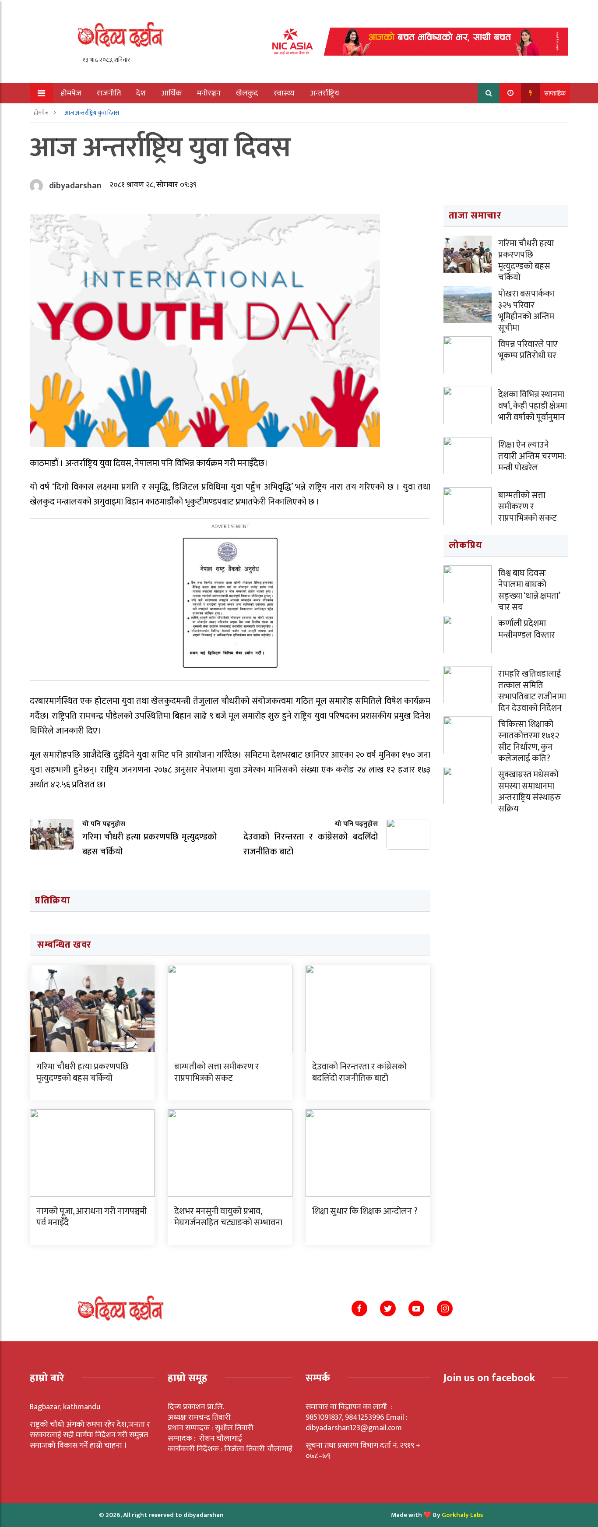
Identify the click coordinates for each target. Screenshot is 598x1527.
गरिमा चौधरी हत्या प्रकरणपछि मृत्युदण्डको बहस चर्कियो (82, 1072)
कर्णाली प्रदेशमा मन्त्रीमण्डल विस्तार (526, 629)
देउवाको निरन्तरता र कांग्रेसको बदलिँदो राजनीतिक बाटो (359, 1072)
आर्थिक (171, 93)
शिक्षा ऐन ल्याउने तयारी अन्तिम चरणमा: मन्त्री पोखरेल (532, 456)
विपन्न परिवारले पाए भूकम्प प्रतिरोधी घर (528, 350)
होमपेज (71, 93)
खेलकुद (247, 93)
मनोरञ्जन (209, 93)
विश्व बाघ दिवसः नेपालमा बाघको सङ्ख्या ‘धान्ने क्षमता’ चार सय (529, 590)
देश (141, 93)
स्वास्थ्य (284, 93)
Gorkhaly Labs (462, 1514)
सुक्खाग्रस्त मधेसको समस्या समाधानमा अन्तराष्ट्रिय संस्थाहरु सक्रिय (529, 791)
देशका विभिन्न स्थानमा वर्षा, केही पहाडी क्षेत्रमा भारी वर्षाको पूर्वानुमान (532, 406)
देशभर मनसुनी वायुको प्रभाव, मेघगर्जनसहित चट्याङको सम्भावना (228, 1217)
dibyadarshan (75, 185)
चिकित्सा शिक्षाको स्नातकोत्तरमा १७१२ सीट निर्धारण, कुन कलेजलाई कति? (528, 741)
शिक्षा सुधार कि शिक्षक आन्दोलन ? (365, 1211)
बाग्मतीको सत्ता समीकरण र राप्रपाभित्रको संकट (216, 1072)
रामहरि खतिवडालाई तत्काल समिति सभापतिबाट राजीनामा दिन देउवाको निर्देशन (532, 691)
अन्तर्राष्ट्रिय (324, 93)
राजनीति (109, 93)
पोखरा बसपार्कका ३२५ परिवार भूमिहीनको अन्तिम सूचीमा (526, 310)
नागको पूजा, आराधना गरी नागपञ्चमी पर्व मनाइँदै (91, 1217)
